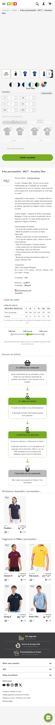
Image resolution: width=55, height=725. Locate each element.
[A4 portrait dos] (47, 131)
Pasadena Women (36, 178)
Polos (15, 10)
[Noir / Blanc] (11, 84)
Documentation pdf (25, 300)
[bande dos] (34, 131)
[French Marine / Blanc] (24, 84)
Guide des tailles (46, 93)
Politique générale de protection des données (18, 713)
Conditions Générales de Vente (13, 710)
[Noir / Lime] (37, 84)
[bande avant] (20, 131)
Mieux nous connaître (11, 682)
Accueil (5, 10)
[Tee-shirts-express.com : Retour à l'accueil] (14, 4)
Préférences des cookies (26, 717)
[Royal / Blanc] (30, 84)
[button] (48, 717)
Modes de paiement (11, 694)
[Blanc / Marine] (18, 84)
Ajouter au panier (27, 157)
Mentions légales (8, 720)
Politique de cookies (9, 717)
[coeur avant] (7, 131)
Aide (4, 688)
